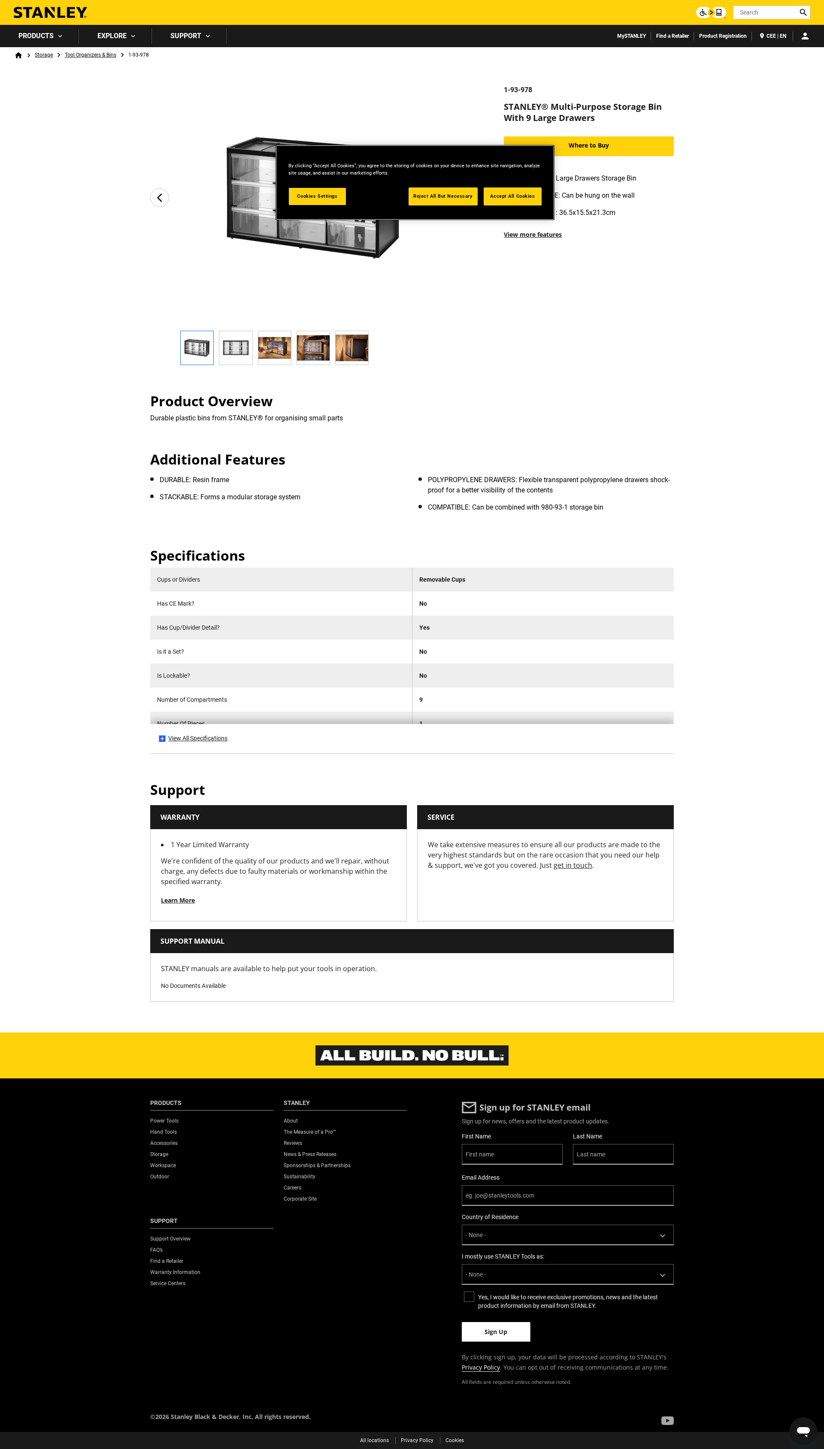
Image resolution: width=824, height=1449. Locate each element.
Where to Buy (589, 145)
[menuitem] (39, 36)
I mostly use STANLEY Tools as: (503, 1256)
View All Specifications (197, 738)
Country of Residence (490, 1217)
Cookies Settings (317, 196)
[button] (667, 1420)
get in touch (573, 865)
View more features (533, 234)
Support (185, 36)
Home (18, 55)
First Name (476, 1136)
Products (36, 36)
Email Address (481, 1177)
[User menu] (805, 36)
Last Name (587, 1136)
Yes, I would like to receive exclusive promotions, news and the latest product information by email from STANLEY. (568, 1301)
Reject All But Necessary (443, 196)
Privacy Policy (481, 1367)
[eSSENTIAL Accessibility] (711, 12)
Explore (112, 36)
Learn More (178, 900)
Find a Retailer (672, 36)
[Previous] (159, 197)
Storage (44, 55)
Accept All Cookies (512, 196)
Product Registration (723, 36)
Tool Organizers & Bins (90, 55)
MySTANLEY (631, 36)
